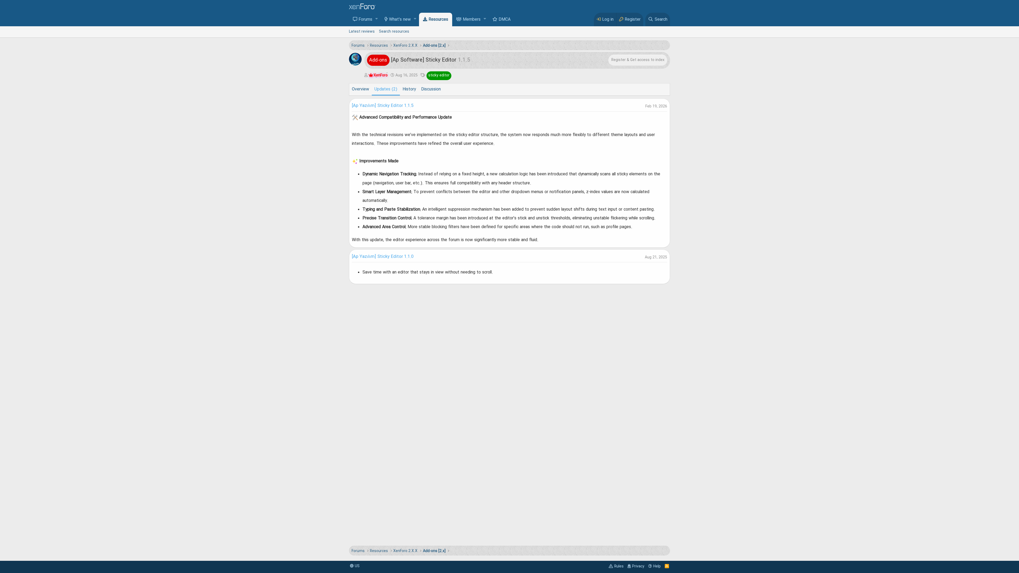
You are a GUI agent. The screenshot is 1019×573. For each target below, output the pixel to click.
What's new (400, 19)
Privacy (638, 566)
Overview (360, 89)
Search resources (394, 31)
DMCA (505, 19)
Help (657, 566)
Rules (619, 566)
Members (472, 19)
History (409, 89)
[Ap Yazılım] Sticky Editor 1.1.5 (382, 105)
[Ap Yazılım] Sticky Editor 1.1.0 (382, 256)
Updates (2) (385, 89)
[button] (377, 19)
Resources (438, 19)
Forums (365, 19)
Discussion (431, 89)
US (357, 566)
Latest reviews (362, 31)
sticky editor (439, 75)
